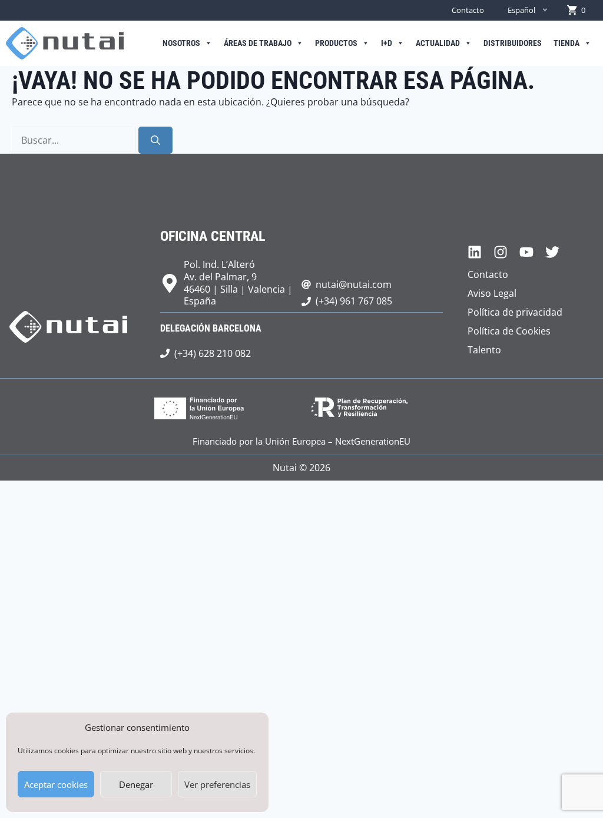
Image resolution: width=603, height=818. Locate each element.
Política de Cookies (509, 330)
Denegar (136, 784)
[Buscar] (155, 140)
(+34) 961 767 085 (354, 300)
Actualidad (438, 43)
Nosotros (181, 43)
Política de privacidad (515, 312)
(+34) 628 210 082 (212, 353)
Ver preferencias (217, 784)
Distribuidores (512, 43)
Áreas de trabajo (257, 43)
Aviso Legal (492, 293)
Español (521, 10)
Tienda (566, 43)
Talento (484, 349)
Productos (336, 43)
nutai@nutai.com (354, 284)
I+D (386, 43)
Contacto (468, 10)
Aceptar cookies (56, 784)
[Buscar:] (75, 140)
